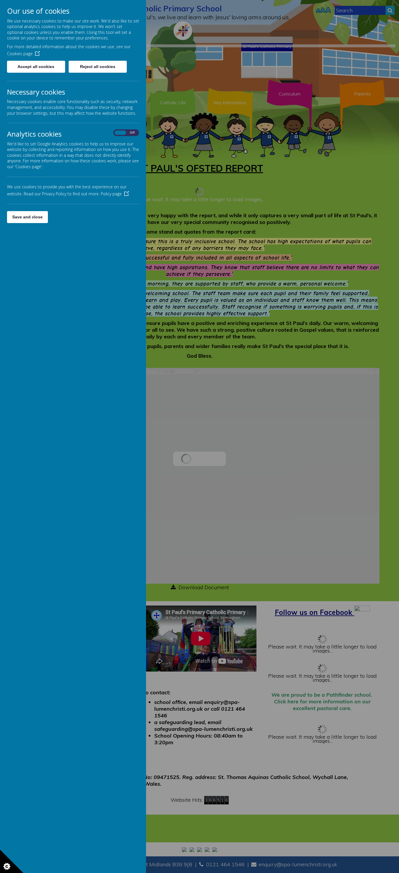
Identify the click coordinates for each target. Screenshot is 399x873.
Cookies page (20, 53)
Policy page (111, 193)
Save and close (27, 217)
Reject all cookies (97, 66)
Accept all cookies (36, 66)
